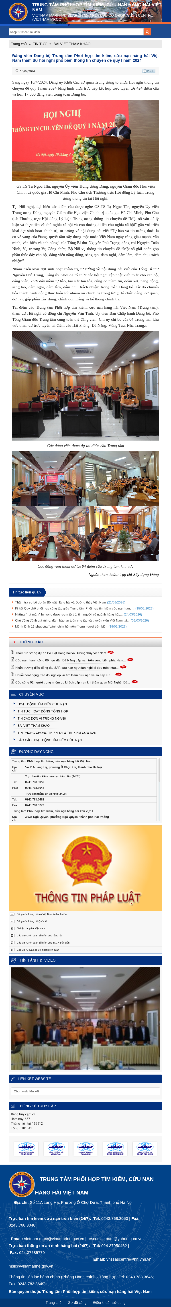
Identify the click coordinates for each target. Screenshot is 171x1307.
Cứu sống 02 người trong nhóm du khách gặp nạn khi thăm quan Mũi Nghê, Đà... (72, 682)
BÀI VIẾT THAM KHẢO (71, 44)
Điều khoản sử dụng (109, 1303)
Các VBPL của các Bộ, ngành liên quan (38, 949)
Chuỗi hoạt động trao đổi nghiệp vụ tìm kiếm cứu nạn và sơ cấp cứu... (64, 675)
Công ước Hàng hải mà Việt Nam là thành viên (42, 914)
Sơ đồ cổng (77, 1303)
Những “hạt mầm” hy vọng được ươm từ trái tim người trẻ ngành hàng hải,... (78, 614)
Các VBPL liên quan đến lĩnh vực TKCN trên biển (43, 942)
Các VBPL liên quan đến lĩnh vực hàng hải (39, 935)
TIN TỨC (40, 44)
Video (49, 960)
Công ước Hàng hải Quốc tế (32, 921)
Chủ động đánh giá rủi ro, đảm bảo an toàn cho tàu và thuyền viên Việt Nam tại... (82, 620)
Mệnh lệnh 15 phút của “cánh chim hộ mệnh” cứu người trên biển (71, 626)
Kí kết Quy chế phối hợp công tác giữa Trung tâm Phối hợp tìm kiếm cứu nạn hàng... (84, 608)
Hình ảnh (29, 960)
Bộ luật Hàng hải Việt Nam (31, 928)
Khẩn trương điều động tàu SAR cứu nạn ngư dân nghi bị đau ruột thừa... (67, 667)
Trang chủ (19, 44)
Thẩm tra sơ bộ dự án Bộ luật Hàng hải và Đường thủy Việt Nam (60, 653)
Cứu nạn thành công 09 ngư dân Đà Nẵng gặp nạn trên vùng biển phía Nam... (70, 660)
